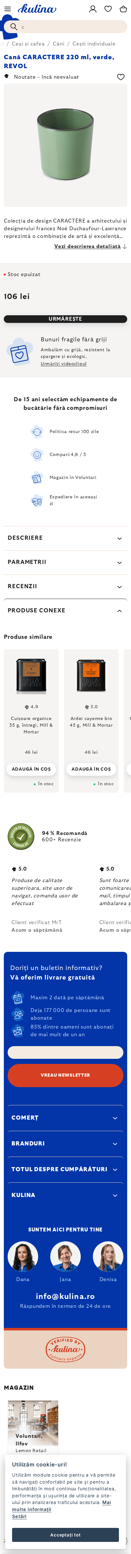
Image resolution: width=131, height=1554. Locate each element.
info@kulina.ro (65, 1297)
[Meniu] (7, 9)
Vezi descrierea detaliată (87, 246)
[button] (31, 767)
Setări (19, 1516)
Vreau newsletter (65, 1075)
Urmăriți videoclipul (64, 364)
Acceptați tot (65, 1534)
